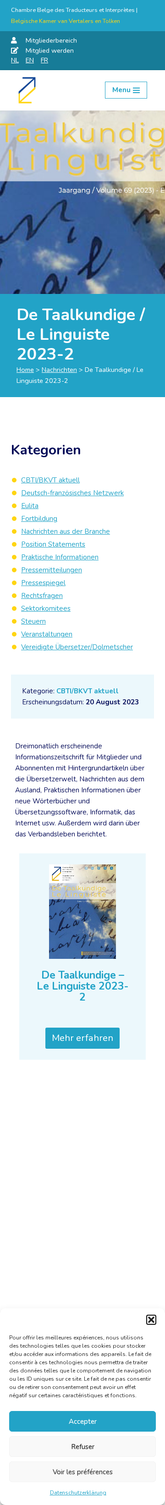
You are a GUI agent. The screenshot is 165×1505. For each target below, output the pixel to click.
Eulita (29, 505)
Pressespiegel (43, 582)
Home (25, 369)
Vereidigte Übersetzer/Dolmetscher (77, 647)
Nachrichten (59, 369)
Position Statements (53, 544)
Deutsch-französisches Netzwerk (72, 493)
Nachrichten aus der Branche (65, 531)
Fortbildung (39, 518)
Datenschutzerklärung (78, 1492)
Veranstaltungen (46, 634)
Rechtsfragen (42, 595)
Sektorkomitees (46, 608)
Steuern (33, 621)
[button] (151, 1319)
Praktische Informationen (60, 557)
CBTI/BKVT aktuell (87, 691)
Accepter (83, 1421)
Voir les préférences (83, 1472)
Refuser (82, 1446)
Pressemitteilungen (51, 570)
